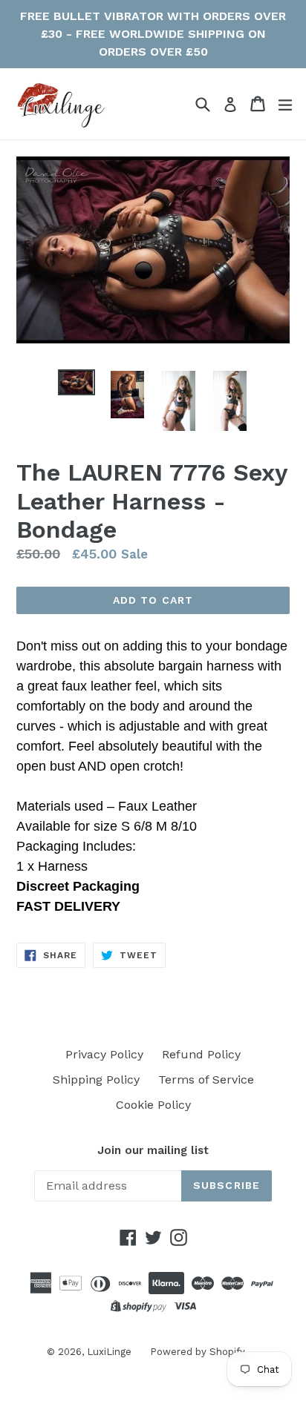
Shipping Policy (96, 1079)
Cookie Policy (153, 1105)
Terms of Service (206, 1079)
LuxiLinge (109, 1351)
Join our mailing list (153, 1150)
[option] (76, 382)
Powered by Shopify (197, 1351)
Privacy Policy (104, 1054)
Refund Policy (201, 1054)
